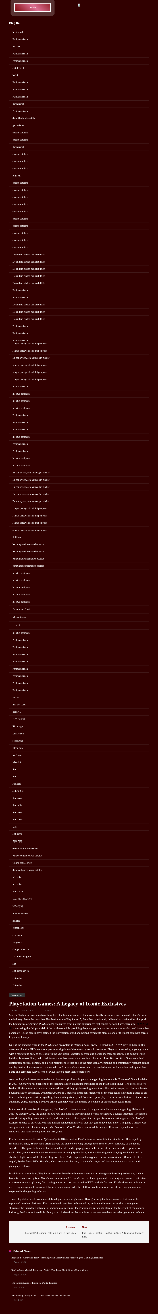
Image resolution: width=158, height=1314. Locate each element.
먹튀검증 (17, 841)
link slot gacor (19, 704)
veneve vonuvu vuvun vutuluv (27, 855)
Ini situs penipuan (21, 393)
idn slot (16, 920)
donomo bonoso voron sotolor (27, 870)
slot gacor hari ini (20, 949)
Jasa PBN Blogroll (21, 956)
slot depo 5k (18, 68)
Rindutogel (17, 726)
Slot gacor (17, 798)
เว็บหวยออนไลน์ (21, 609)
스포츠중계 (18, 719)
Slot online (17, 805)
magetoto (16, 755)
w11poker (17, 877)
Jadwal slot (17, 791)
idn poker (17, 942)
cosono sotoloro (20, 132)
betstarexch (17, 32)
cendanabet (17, 927)
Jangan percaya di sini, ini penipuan (29, 343)
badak (15, 75)
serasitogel (17, 740)
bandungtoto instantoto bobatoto (28, 544)
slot (14, 963)
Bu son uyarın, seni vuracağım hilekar (30, 357)
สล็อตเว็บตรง (19, 617)
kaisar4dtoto (18, 733)
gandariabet (18, 104)
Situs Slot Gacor (20, 913)
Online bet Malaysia (22, 863)
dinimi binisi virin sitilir (23, 118)
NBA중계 (17, 906)
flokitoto (16, 537)
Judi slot (16, 783)
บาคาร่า (16, 625)
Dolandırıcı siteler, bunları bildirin (28, 254)
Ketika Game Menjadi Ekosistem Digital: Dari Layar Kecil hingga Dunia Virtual (49, 1270)
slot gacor (17, 834)
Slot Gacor (17, 891)
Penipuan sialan (20, 39)
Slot (14, 769)
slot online (17, 978)
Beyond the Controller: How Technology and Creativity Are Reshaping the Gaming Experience (57, 1257)
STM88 (16, 46)
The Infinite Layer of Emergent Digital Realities (34, 1283)
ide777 (15, 697)
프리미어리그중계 (22, 898)
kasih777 (16, 712)
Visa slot (16, 762)
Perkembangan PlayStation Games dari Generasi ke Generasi (40, 1295)
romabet (16, 175)
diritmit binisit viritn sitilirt (25, 848)
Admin (14, 1010)
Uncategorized (17, 995)
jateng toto (17, 748)
